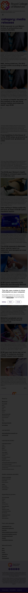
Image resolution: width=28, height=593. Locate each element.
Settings (4, 301)
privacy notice (10, 297)
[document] (14, 296)
